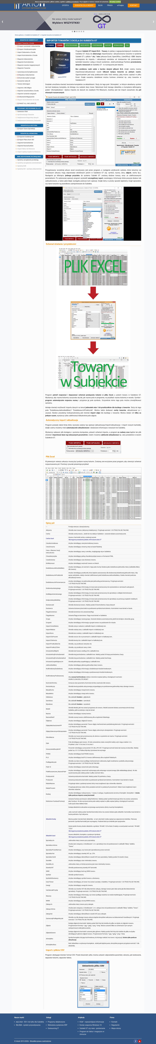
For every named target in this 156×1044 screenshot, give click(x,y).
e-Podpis (120, 5)
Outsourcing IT (53, 1028)
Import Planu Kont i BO (26, 140)
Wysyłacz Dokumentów (26, 75)
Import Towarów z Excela (25, 43)
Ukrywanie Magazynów (26, 97)
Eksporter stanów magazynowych (28, 65)
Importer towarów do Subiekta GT (51, 35)
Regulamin (115, 1025)
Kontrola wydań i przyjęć (27, 78)
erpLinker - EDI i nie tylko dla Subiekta (30, 1022)
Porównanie (97, 45)
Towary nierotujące (23, 84)
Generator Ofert (22, 111)
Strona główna (19, 35)
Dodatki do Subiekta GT (32, 35)
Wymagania (118, 45)
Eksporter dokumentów (25, 59)
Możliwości (84, 45)
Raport (108, 45)
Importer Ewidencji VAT (26, 137)
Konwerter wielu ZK (23, 81)
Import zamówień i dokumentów (29, 46)
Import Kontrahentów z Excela (27, 55)
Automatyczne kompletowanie (27, 72)
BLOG (100, 5)
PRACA (109, 5)
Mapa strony (116, 1028)
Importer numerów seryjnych (26, 94)
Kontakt (114, 1022)
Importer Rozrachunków (25, 146)
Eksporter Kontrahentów (25, 62)
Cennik (60, 45)
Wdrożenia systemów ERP (57, 1025)
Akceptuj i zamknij (115, 1)
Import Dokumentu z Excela (26, 52)
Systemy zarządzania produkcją (27, 160)
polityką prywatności (72, 1)
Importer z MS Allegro (24, 88)
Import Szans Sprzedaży (27, 128)
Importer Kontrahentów (25, 143)
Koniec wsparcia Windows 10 (91, 1025)
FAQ (127, 45)
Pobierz (51, 45)
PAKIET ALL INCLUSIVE (26, 103)
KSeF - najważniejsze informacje (92, 1022)
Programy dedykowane (56, 1022)
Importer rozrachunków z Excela (28, 91)
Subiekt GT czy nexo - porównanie (92, 1028)
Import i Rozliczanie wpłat (27, 49)
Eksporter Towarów (23, 68)
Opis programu (71, 45)
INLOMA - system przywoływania (28, 1025)
